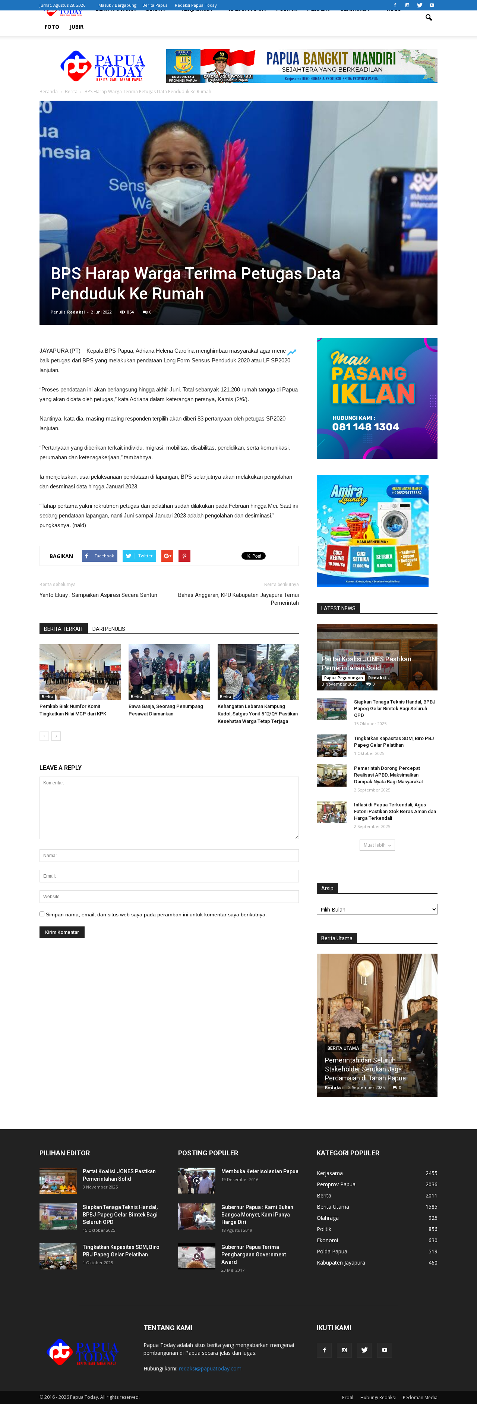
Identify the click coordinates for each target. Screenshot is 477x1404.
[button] (428, 18)
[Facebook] (395, 5)
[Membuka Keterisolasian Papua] (196, 1181)
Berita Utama (343, 1048)
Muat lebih (375, 845)
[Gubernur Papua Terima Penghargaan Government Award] (196, 1256)
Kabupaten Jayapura (341, 1262)
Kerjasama (330, 1173)
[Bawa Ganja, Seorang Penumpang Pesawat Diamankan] (169, 672)
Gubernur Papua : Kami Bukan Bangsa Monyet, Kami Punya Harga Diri (257, 1214)
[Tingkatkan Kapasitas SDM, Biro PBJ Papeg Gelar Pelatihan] (332, 745)
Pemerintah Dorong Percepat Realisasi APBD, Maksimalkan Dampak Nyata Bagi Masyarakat (388, 774)
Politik (324, 1229)
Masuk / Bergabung (117, 5)
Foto (52, 26)
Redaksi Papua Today (196, 5)
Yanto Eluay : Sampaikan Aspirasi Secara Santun (98, 595)
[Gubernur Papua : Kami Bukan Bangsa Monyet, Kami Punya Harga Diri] (196, 1216)
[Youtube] (431, 5)
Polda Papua (332, 1251)
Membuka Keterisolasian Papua (259, 1171)
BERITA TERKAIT (63, 629)
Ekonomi (327, 1240)
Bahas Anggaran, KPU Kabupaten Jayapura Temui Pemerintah (238, 599)
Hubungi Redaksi (378, 1397)
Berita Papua (155, 5)
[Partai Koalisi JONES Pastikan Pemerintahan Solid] (58, 1181)
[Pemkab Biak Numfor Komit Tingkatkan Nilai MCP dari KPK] (80, 672)
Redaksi (76, 312)
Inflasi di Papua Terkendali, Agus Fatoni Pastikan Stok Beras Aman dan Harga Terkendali (395, 811)
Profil (347, 1397)
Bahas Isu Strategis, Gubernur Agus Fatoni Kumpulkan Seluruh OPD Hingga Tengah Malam (377, 1069)
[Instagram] (407, 5)
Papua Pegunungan (343, 677)
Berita (47, 696)
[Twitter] (419, 5)
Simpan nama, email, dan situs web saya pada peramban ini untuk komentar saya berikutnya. (156, 914)
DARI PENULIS (108, 629)
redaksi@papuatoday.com (210, 1368)
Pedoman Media (420, 1397)
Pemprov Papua (336, 1184)
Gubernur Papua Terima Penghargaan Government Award (253, 1254)
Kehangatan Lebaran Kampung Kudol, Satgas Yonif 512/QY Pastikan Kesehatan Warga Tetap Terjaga (258, 713)
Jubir (76, 26)
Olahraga (328, 1217)
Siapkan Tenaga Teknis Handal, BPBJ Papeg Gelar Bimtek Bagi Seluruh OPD (394, 708)
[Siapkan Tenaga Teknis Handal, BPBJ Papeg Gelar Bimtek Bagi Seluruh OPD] (332, 709)
